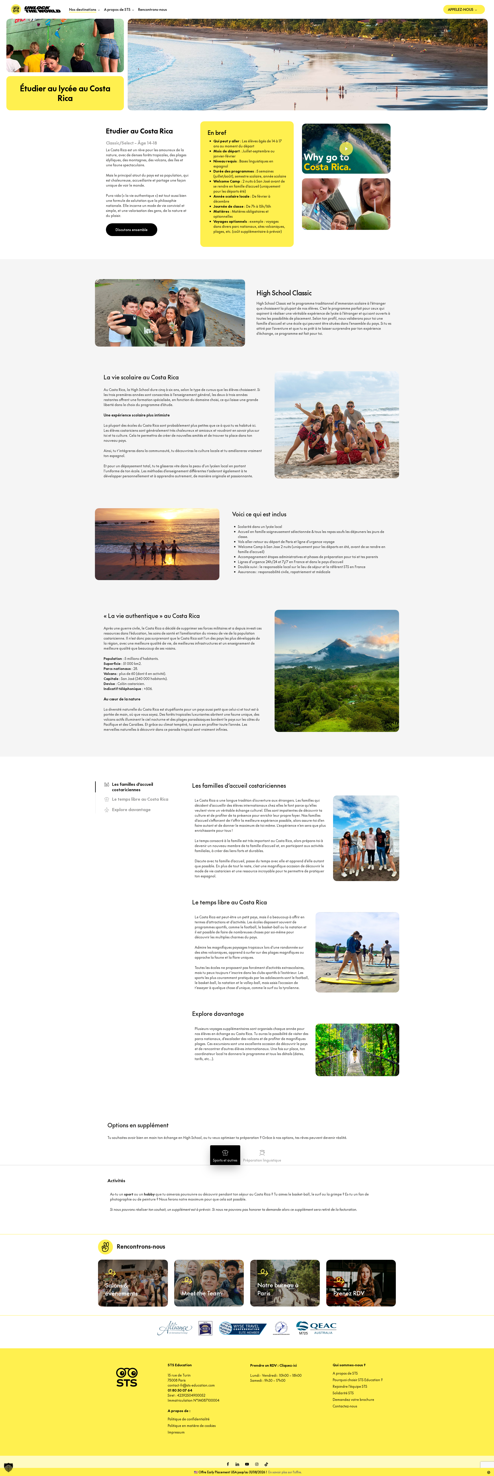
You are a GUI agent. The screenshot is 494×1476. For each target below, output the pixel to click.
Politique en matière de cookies (192, 1425)
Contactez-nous (345, 1406)
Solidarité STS (343, 1392)
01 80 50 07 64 (180, 1390)
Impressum (176, 1432)
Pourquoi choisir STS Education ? (358, 1379)
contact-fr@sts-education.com (191, 1385)
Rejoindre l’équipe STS (350, 1386)
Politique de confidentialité (189, 1419)
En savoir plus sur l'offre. (285, 1472)
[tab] (225, 1155)
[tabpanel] (295, 825)
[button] (131, 229)
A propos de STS (345, 1373)
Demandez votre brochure (353, 1399)
